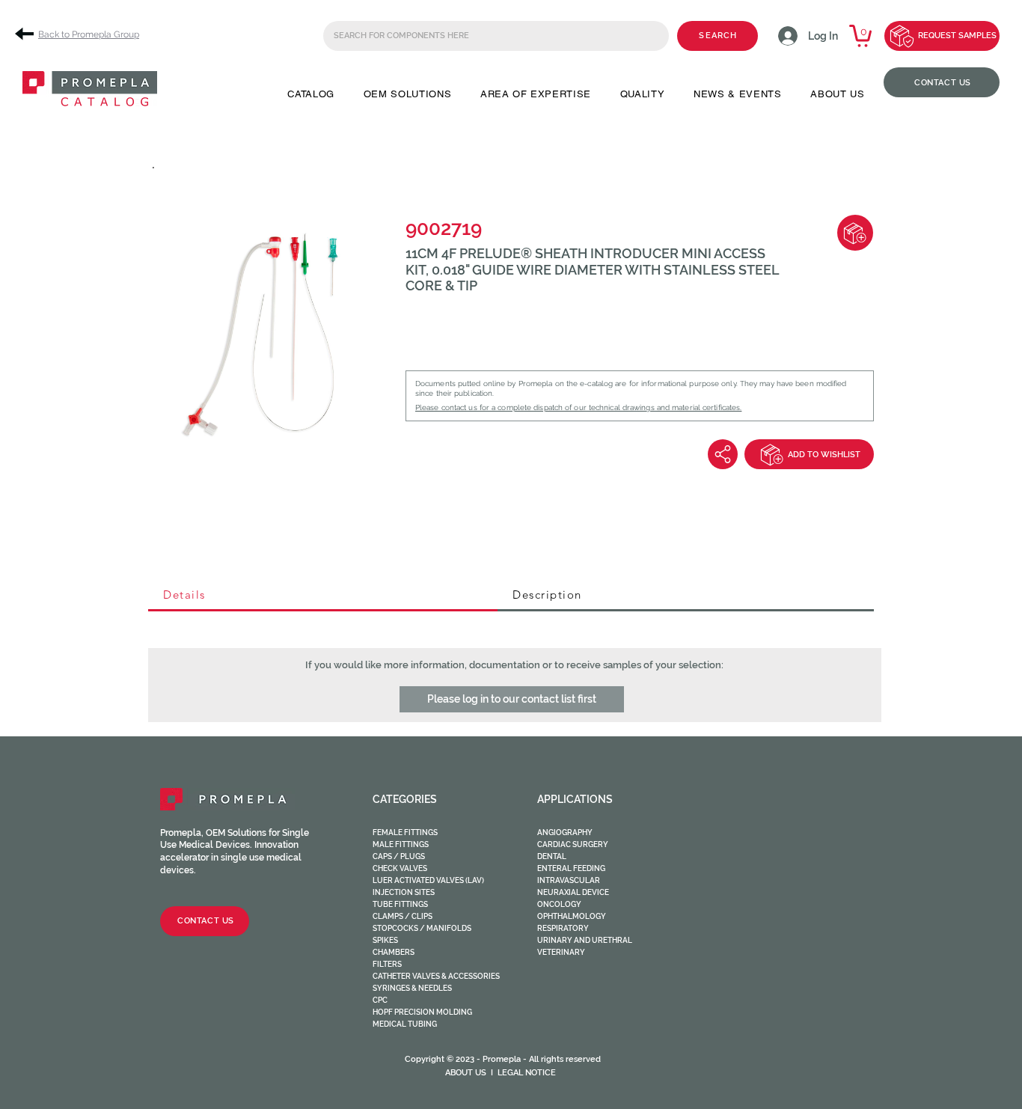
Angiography (565, 832)
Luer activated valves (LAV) (428, 880)
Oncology (559, 904)
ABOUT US (465, 1073)
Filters (387, 964)
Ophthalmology (571, 916)
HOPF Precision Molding (422, 1012)
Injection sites (404, 892)
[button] (311, 94)
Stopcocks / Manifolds (422, 928)
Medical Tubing (405, 1024)
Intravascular (568, 880)
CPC (380, 1000)
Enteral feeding (571, 868)
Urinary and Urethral (584, 940)
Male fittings (401, 844)
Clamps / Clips (402, 916)
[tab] (323, 595)
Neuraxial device (573, 892)
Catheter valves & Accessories (436, 976)
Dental (551, 856)
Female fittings (405, 832)
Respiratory (563, 928)
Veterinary (561, 952)
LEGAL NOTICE (527, 1073)
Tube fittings (400, 904)
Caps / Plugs (399, 856)
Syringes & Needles (412, 988)
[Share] (723, 454)
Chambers (393, 952)
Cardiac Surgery (572, 844)
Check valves (400, 868)
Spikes (385, 940)
